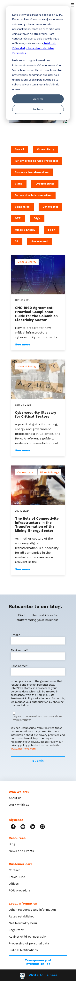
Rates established (21, 916)
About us (15, 798)
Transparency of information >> (38, 962)
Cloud (18, 183)
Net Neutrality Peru (23, 923)
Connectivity (45, 149)
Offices (14, 883)
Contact (14, 870)
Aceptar (38, 98)
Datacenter (50, 206)
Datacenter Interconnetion (33, 195)
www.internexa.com (23, 748)
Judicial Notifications (23, 950)
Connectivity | (25, 472)
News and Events (21, 851)
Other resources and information (32, 909)
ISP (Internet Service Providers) (36, 160)
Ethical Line (17, 877)
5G (16, 241)
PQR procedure (20, 890)
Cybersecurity (44, 183)
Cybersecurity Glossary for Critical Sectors (35, 414)
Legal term (17, 930)
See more (22, 344)
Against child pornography (28, 936)
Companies (22, 206)
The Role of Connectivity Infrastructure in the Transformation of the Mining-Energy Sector (37, 524)
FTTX (51, 229)
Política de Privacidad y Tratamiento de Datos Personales (34, 48)
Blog (12, 844)
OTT (18, 218)
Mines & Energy (25, 229)
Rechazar (38, 109)
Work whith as (19, 804)
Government (39, 241)
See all (19, 149)
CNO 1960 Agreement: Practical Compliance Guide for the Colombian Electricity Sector (36, 314)
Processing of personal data (29, 943)
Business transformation (32, 172)
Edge (37, 218)
